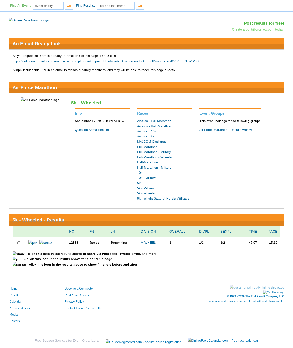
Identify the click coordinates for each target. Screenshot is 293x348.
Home (13, 288)
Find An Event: (20, 5)
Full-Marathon (147, 147)
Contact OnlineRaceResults (83, 308)
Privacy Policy (74, 301)
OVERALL (177, 231)
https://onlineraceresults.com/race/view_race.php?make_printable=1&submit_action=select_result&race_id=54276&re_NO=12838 (106, 61)
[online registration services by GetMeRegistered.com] (144, 341)
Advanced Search (21, 308)
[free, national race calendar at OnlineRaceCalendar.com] (223, 340)
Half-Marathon (147, 162)
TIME (253, 231)
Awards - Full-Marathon (154, 121)
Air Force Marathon (34, 87)
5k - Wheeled (146, 193)
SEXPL (225, 231)
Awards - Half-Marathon (154, 126)
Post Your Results (77, 295)
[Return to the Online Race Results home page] (29, 20)
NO (71, 231)
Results (15, 295)
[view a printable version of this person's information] (33, 242)
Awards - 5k (145, 136)
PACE (272, 231)
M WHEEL (148, 242)
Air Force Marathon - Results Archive (226, 130)
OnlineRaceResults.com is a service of (245, 301)
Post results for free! (264, 23)
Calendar (15, 301)
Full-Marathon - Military (154, 152)
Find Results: (85, 5)
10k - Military (146, 177)
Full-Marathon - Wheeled (155, 157)
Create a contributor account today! (258, 29)
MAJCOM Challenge (152, 141)
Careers (15, 321)
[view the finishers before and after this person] (45, 242)
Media (14, 314)
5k (139, 183)
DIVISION (148, 231)
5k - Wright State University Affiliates (163, 198)
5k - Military (145, 188)
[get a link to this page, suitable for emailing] (257, 287)
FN (92, 231)
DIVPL (204, 231)
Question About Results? (93, 130)
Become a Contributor (79, 288)
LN (113, 231)
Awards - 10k (146, 131)
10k (139, 172)
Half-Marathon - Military (154, 167)
